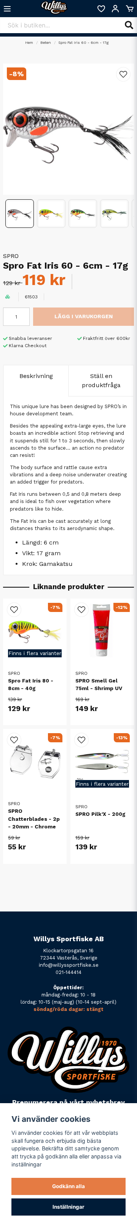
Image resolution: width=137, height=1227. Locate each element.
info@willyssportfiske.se (69, 965)
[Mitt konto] (115, 8)
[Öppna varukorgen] (130, 8)
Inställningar (68, 1207)
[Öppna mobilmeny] (7, 8)
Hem (29, 42)
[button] (123, 74)
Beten (45, 42)
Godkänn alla (68, 1186)
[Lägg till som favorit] (101, 8)
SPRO (11, 255)
